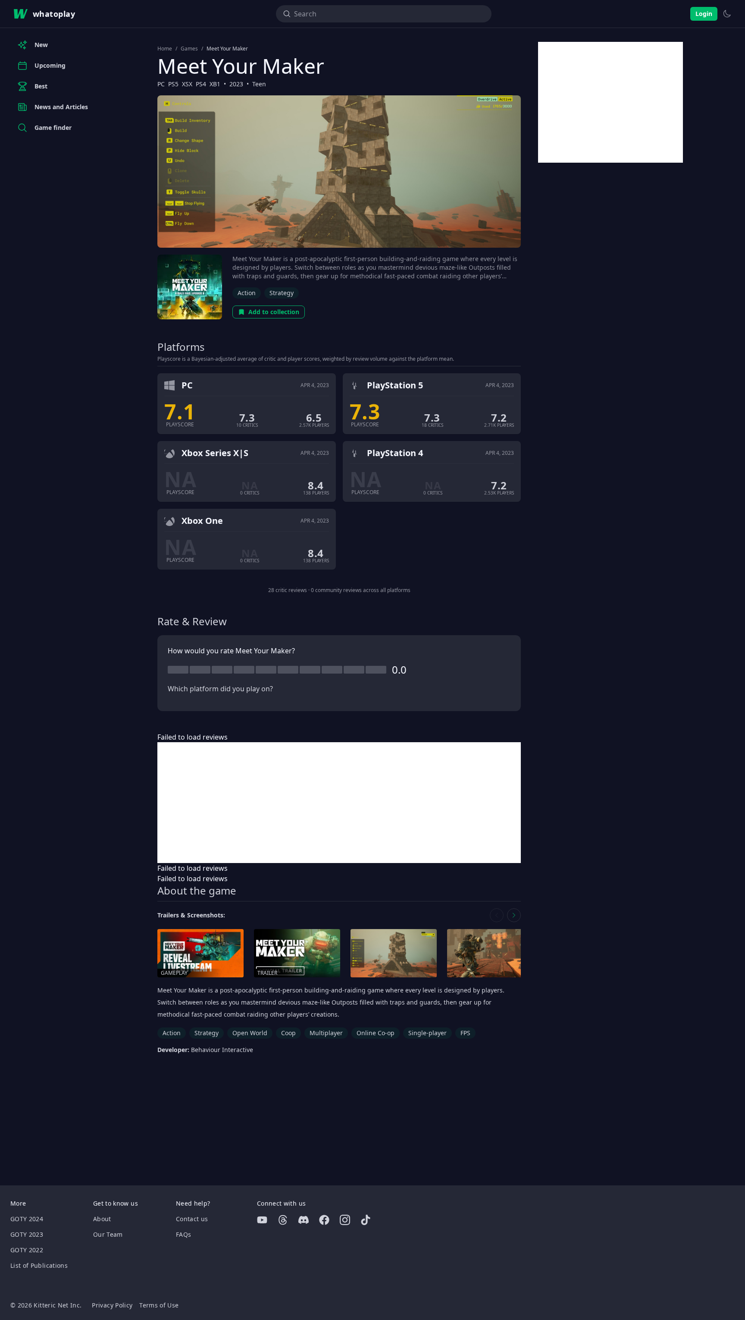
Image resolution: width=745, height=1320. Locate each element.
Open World (249, 1033)
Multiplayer (326, 1033)
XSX (187, 84)
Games (189, 48)
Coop (288, 1033)
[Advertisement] (339, 802)
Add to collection (273, 312)
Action (247, 293)
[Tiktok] (365, 1220)
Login (703, 13)
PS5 (173, 84)
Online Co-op (375, 1033)
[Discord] (303, 1220)
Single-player (427, 1033)
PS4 (201, 84)
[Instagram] (345, 1220)
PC (161, 84)
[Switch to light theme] (727, 13)
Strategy (281, 293)
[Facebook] (324, 1220)
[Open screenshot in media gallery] (394, 953)
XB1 (215, 84)
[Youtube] (262, 1220)
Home (164, 48)
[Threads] (283, 1220)
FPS (465, 1033)
